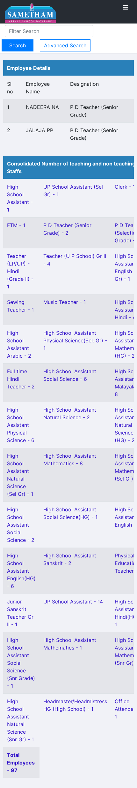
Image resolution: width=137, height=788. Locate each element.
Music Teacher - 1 (64, 302)
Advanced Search (65, 45)
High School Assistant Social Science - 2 (20, 524)
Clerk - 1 (125, 187)
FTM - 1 (16, 225)
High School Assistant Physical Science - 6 (20, 425)
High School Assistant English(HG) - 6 (21, 570)
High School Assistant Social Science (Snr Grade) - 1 (21, 663)
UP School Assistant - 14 (73, 601)
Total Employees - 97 (21, 762)
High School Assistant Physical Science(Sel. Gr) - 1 (75, 340)
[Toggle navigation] (125, 7)
